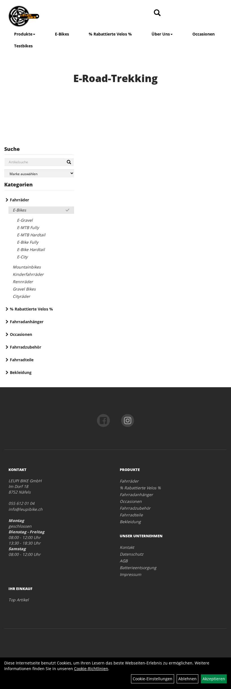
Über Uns (161, 34)
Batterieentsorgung (138, 567)
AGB (124, 560)
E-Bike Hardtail (31, 249)
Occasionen (203, 34)
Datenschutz (131, 554)
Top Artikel (18, 599)
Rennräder (23, 281)
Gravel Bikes (24, 289)
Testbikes (23, 46)
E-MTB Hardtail (31, 234)
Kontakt (127, 547)
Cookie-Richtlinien (91, 668)
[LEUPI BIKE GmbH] (50, 16)
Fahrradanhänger (26, 321)
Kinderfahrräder (28, 274)
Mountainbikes (27, 267)
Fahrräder (19, 199)
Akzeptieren (214, 678)
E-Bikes (62, 34)
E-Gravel (25, 220)
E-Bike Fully (27, 242)
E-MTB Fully (28, 227)
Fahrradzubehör (25, 347)
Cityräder (21, 296)
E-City (22, 256)
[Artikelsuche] (157, 13)
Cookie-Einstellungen (152, 678)
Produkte (23, 34)
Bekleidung (21, 372)
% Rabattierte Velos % (110, 34)
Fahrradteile (22, 359)
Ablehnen (187, 678)
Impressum (130, 574)
